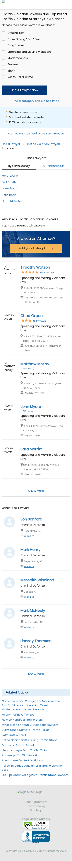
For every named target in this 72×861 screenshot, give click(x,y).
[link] (36, 795)
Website (29, 536)
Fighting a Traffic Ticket (18, 745)
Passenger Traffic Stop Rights (22, 755)
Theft (11, 71)
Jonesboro (9, 188)
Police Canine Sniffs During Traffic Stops (29, 740)
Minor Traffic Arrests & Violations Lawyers (30, 725)
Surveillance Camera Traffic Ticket (25, 730)
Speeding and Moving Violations (30, 52)
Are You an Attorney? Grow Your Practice (36, 133)
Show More (36, 491)
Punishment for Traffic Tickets (22, 760)
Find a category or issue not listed (36, 101)
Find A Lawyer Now (24, 90)
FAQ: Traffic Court (14, 735)
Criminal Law (16, 33)
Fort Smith (9, 182)
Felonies (13, 64)
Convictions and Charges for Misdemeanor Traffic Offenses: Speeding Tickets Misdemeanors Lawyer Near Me (31, 705)
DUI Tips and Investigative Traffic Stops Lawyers (35, 775)
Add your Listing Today (36, 248)
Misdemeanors (18, 58)
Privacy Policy (36, 806)
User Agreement (36, 802)
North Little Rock (13, 201)
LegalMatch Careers (36, 819)
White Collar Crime (20, 77)
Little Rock (9, 195)
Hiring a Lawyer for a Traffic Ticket (25, 750)
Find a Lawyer (11, 144)
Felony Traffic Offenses (18, 715)
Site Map (36, 810)
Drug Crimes (16, 45)
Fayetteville (10, 176)
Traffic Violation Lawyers (44, 144)
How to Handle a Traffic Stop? (23, 720)
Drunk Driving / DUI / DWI (24, 39)
